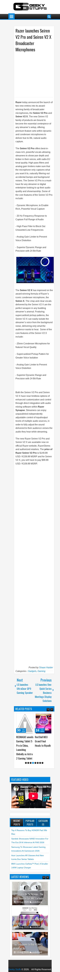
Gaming (41, 671)
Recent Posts (16, 813)
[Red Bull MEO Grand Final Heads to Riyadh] (25, 723)
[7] (40, 754)
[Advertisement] (37, 74)
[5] (35, 754)
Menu (11, 16)
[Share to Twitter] (27, 716)
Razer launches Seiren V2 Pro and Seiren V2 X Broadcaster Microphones (33, 40)
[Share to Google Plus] (30, 716)
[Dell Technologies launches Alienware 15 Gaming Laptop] (43, 723)
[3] (31, 754)
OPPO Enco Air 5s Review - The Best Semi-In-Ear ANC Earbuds (28, 887)
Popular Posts (30, 813)
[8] (42, 754)
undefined (37, 893)
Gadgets (32, 671)
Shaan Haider (46, 667)
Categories (43, 813)
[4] (33, 754)
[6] (38, 754)
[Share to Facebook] (24, 716)
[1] (26, 754)
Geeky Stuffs (14, 961)
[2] (28, 754)
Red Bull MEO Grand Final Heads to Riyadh (24, 741)
